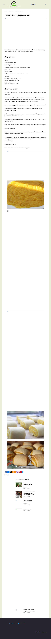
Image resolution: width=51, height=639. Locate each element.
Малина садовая (28, 509)
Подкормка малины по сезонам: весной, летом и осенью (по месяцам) (29, 493)
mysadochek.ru (43, 632)
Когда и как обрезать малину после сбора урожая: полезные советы (29, 485)
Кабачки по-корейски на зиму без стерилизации (29, 610)
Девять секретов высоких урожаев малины (28, 502)
